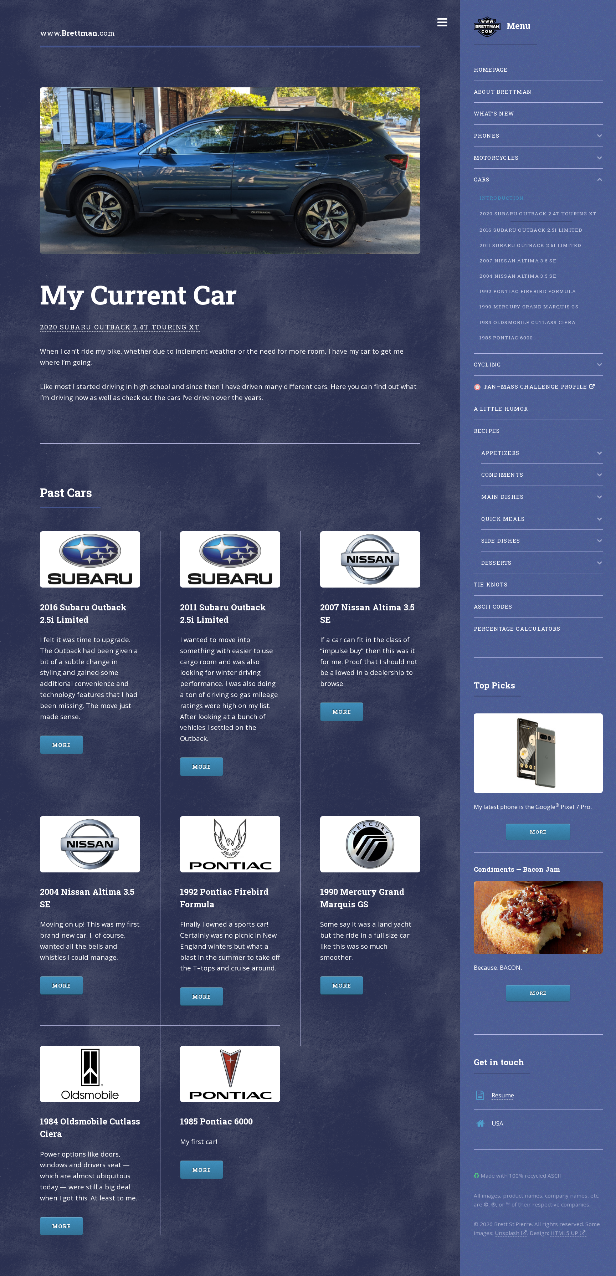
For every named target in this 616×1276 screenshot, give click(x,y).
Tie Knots (491, 584)
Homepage (491, 69)
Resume (503, 1095)
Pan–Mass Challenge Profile (534, 386)
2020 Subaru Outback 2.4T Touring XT (537, 213)
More (538, 832)
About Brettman (503, 91)
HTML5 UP (564, 1232)
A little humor (501, 408)
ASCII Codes (493, 606)
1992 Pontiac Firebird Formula (527, 291)
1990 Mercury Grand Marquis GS (529, 306)
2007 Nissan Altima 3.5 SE (517, 260)
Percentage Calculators (517, 628)
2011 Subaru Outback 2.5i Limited (530, 245)
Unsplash (507, 1232)
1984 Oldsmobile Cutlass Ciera (527, 322)
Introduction (501, 198)
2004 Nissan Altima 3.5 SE (517, 276)
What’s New (494, 113)
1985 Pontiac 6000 (506, 337)
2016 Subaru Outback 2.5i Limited (530, 230)
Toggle (442, 22)
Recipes (487, 430)
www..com (77, 33)
